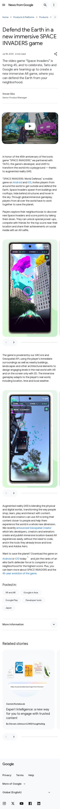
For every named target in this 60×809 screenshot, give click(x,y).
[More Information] (54, 624)
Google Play (12, 600)
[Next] (55, 17)
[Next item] (14, 342)
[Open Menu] (3, 5)
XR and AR (11, 592)
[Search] (45, 5)
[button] (55, 54)
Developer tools (34, 600)
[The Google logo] (8, 764)
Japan (9, 607)
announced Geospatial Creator (34, 528)
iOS (29, 182)
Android (17, 182)
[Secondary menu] (54, 5)
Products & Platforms (23, 17)
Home (5, 17)
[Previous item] (6, 342)
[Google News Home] (21, 5)
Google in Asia (31, 592)
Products (43, 17)
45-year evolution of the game (19, 573)
